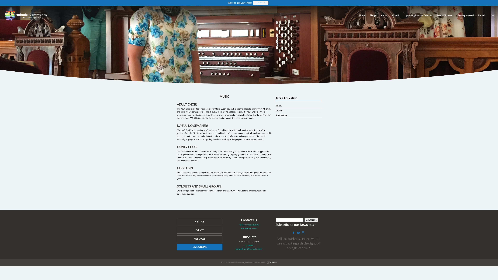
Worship (396, 15)
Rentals (482, 15)
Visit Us (199, 221)
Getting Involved (466, 15)
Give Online (200, 246)
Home (362, 15)
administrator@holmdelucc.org (249, 249)
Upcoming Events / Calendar (418, 15)
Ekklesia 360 (272, 262)
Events (199, 230)
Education (281, 115)
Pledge (373, 15)
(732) (249, 245)
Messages (200, 238)
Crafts (279, 110)
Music (279, 105)
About (384, 15)
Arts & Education (445, 15)
